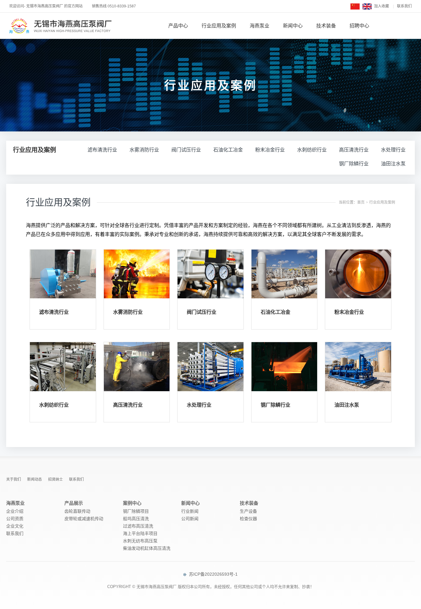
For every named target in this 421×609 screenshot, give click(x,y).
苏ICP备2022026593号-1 (213, 574)
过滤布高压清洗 (138, 526)
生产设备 (248, 511)
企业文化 (14, 526)
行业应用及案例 (219, 25)
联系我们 (404, 6)
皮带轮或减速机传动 (83, 518)
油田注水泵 (393, 163)
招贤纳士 (55, 479)
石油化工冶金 (228, 149)
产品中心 (178, 25)
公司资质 (14, 518)
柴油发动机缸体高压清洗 (146, 548)
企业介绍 (14, 511)
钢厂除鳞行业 (354, 163)
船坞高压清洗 (136, 518)
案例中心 (132, 503)
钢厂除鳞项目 (136, 511)
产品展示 (73, 503)
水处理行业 (393, 149)
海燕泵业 (259, 25)
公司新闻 (189, 518)
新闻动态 (34, 479)
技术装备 (326, 25)
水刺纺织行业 (312, 149)
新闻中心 (293, 25)
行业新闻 (189, 511)
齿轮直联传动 (77, 511)
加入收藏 (381, 6)
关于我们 (13, 479)
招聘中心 (359, 25)
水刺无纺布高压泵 (140, 540)
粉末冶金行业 (270, 149)
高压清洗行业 (354, 149)
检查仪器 (248, 518)
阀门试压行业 (186, 149)
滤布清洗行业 (102, 149)
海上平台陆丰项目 (140, 533)
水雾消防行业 (144, 149)
